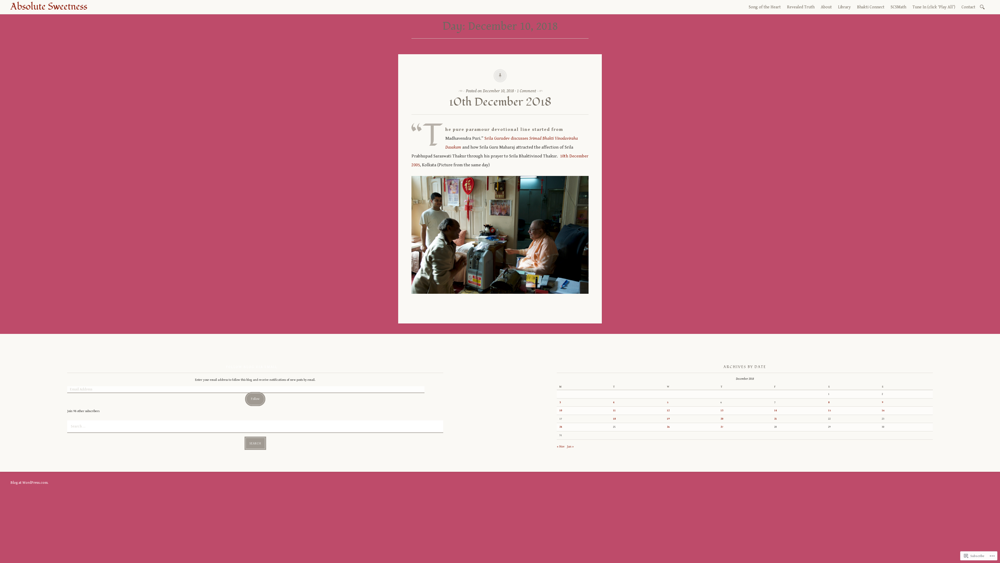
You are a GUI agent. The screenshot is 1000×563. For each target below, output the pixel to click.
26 (668, 427)
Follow (255, 399)
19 (668, 418)
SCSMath (898, 7)
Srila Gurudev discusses (506, 138)
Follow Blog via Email (251, 367)
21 (775, 418)
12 (668, 410)
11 (614, 410)
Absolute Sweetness (48, 6)
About (826, 7)
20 (722, 418)
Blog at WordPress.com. (29, 483)
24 (560, 427)
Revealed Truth (801, 7)
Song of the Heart (765, 7)
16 (883, 410)
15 (829, 410)
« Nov (561, 446)
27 (722, 427)
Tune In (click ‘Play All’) (934, 7)
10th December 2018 (500, 102)
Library (844, 7)
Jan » (570, 446)
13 (722, 410)
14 (775, 410)
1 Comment (526, 91)
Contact (968, 7)
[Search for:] (983, 6)
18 (614, 418)
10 (560, 410)
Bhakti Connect (870, 7)
